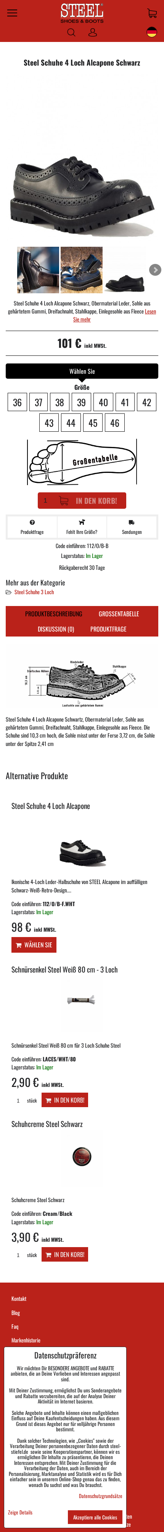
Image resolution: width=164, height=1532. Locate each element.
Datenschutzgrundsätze (100, 1496)
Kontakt (18, 1298)
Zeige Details (20, 1512)
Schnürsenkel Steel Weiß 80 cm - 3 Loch (64, 969)
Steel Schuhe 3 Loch (34, 592)
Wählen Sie (36, 944)
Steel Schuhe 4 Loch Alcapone (50, 805)
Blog (15, 1313)
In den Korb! (96, 500)
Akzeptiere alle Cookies (95, 1517)
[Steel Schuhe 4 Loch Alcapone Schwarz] (82, 159)
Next (155, 270)
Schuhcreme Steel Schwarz (47, 1123)
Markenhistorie (25, 1340)
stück (31, 1100)
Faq (14, 1326)
